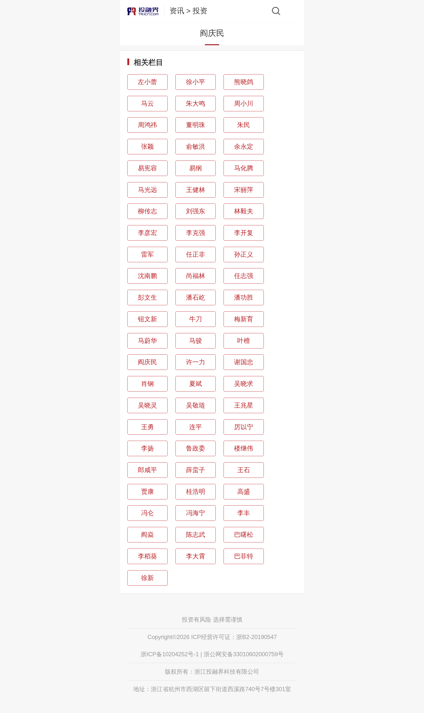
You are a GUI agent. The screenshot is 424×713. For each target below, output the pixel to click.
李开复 (243, 232)
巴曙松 (243, 534)
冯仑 (147, 512)
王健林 (195, 189)
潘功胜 (243, 297)
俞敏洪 (195, 146)
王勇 (147, 426)
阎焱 (147, 534)
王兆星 (243, 405)
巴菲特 (243, 556)
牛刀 (195, 319)
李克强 (195, 232)
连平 (195, 426)
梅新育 (243, 319)
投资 (200, 11)
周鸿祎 (147, 124)
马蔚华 (147, 340)
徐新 (147, 577)
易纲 (195, 168)
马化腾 (243, 168)
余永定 (243, 146)
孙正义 (243, 254)
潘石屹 (195, 297)
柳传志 (147, 211)
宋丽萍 (243, 189)
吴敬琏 (195, 405)
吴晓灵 (147, 405)
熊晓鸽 (243, 81)
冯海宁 (195, 512)
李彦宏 (147, 232)
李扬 (147, 448)
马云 (147, 103)
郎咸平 (147, 469)
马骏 (195, 340)
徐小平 (195, 81)
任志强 (243, 275)
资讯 (177, 11)
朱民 (243, 124)
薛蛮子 (195, 469)
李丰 (243, 512)
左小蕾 (147, 81)
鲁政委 (195, 448)
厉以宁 (243, 426)
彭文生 (147, 297)
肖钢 (147, 383)
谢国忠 (243, 362)
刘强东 (195, 211)
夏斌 (195, 383)
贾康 (147, 491)
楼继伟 (243, 448)
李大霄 (195, 556)
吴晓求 (243, 383)
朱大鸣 (195, 103)
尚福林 (195, 275)
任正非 (195, 254)
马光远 (147, 189)
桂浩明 (195, 491)
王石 (243, 469)
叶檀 (243, 340)
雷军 (147, 254)
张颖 (147, 146)
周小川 (243, 103)
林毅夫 (243, 211)
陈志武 (195, 534)
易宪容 (147, 168)
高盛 (243, 491)
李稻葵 (147, 556)
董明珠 (195, 124)
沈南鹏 (147, 275)
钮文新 (147, 319)
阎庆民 (147, 362)
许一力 (195, 362)
